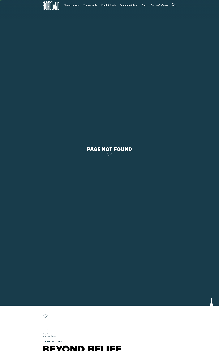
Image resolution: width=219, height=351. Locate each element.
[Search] (174, 7)
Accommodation (128, 5)
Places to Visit (72, 5)
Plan (143, 5)
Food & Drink (108, 5)
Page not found (54, 342)
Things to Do (90, 5)
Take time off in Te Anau (159, 5)
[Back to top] (45, 331)
